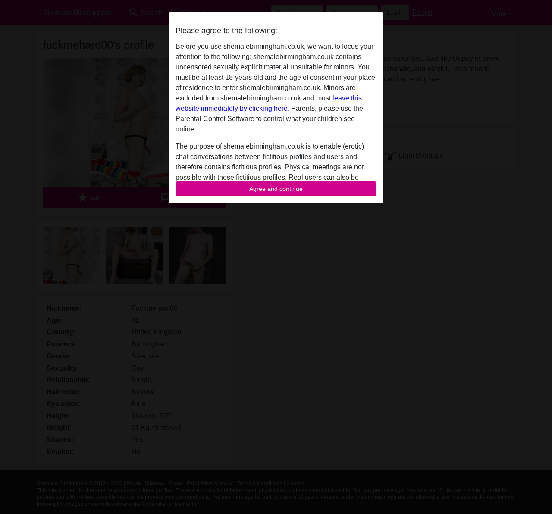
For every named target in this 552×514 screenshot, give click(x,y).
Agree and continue (276, 188)
